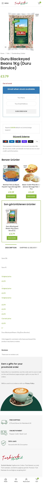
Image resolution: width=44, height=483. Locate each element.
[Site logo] (21, 3)
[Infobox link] (21, 422)
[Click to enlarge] (5, 47)
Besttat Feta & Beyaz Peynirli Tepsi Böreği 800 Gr (11, 187)
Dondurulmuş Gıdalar (18, 53)
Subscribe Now (21, 111)
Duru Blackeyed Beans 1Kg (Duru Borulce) (12, 228)
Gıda (8, 53)
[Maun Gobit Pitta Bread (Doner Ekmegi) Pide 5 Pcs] (31, 173)
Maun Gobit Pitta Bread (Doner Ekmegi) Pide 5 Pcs (31, 187)
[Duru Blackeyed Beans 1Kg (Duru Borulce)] (12, 216)
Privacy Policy (29, 383)
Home (2, 53)
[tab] (10, 247)
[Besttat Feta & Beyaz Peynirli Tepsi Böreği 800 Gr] (11, 173)
